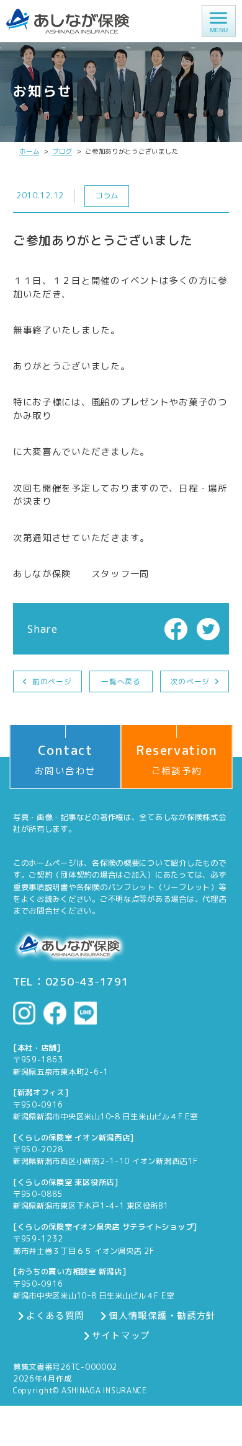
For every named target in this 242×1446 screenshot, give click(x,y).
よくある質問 (55, 1315)
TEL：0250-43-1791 (71, 981)
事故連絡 (162, 1437)
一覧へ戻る (121, 681)
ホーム (29, 151)
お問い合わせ (65, 759)
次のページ (190, 681)
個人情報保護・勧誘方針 (162, 1315)
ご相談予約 (176, 759)
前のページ (52, 681)
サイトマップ (121, 1335)
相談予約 (97, 1437)
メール (33, 1437)
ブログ (62, 151)
